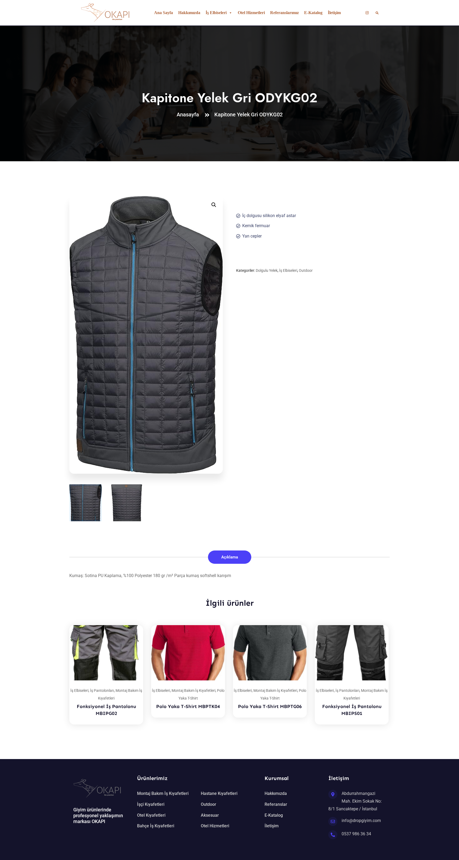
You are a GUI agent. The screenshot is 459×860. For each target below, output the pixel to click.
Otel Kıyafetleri (151, 815)
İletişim (334, 12)
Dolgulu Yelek (267, 271)
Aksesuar (210, 815)
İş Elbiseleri (216, 12)
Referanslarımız (284, 12)
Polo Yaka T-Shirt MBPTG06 (270, 706)
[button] (214, 205)
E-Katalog (313, 12)
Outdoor (306, 271)
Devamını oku (132, 625)
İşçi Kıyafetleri (150, 804)
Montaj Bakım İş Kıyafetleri (193, 690)
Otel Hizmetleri (251, 12)
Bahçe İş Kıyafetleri (155, 825)
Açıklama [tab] (229, 557)
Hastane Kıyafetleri (219, 793)
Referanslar (276, 804)
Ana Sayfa (163, 12)
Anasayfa (189, 114)
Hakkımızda (189, 12)
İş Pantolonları (102, 690)
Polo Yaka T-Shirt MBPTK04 (188, 706)
